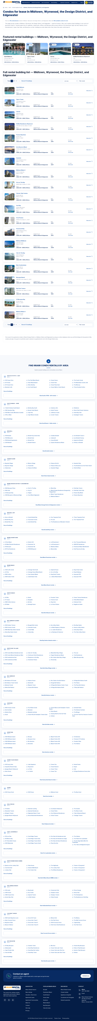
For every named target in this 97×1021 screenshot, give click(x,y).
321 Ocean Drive (9, 384)
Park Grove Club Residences (58, 924)
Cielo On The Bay (32, 652)
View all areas (46, 1008)
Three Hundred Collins (79, 387)
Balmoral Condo (9, 685)
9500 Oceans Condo (10, 627)
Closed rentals (64, 992)
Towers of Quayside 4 (79, 870)
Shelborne (76, 408)
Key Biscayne (46, 1005)
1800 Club (7, 490)
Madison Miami (55, 546)
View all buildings (7, 391)
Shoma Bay (53, 659)
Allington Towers (9, 813)
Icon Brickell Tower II (79, 435)
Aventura (45, 1000)
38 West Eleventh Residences (12, 544)
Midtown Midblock (21, 240)
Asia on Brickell (9, 517)
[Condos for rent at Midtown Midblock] (10, 244)
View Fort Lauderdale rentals (47, 853)
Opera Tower (31, 56)
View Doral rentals (47, 796)
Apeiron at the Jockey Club (12, 865)
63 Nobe (7, 604)
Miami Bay (53, 488)
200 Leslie (7, 890)
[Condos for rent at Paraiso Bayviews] (10, 138)
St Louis (53, 519)
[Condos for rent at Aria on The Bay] (10, 185)
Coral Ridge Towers (33, 836)
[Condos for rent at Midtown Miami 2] (10, 173)
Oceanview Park (55, 890)
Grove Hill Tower (32, 917)
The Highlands (54, 865)
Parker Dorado (54, 897)
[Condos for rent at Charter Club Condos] (10, 196)
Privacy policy (65, 1018)
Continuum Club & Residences (35, 655)
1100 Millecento (9, 438)
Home (6, 7)
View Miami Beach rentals (47, 585)
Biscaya (30, 736)
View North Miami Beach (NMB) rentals (48, 877)
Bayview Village (9, 465)
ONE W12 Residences (79, 544)
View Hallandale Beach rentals (48, 905)
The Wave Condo (78, 811)
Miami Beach (46, 1002)
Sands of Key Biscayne (79, 950)
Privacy (27, 1010)
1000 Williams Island (10, 736)
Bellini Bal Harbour (9, 687)
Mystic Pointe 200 (55, 736)
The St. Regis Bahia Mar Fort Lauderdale (80, 841)
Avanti (29, 597)
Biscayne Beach (20, 277)
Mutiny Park (54, 917)
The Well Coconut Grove (80, 920)
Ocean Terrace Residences (80, 597)
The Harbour (77, 743)
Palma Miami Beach (79, 599)
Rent (10, 7)
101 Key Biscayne (9, 945)
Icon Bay (18, 205)
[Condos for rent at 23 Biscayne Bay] (10, 302)
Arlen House (8, 771)
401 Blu (7, 597)
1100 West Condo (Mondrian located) (14, 412)
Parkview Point (77, 602)
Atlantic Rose (8, 712)
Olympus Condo (55, 892)
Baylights (30, 599)
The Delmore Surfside (79, 710)
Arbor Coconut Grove (10, 920)
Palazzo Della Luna (56, 465)
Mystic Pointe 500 (55, 743)
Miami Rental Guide (66, 989)
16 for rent (70, 212)
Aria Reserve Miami (21, 147)
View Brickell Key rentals (47, 529)
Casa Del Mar (8, 952)
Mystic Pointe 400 (55, 741)
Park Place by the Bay (79, 549)
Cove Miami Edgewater (33, 495)
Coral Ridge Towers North (34, 840)
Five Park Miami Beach (33, 380)
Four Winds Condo (32, 707)
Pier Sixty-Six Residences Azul (58, 836)
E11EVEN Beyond (32, 549)
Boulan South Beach (33, 410)
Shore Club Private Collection (81, 410)
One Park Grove (55, 920)
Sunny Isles (46, 997)
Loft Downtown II (55, 544)
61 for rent (70, 94)
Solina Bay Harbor (78, 629)
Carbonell (53, 438)
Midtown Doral (54, 792)
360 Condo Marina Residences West (14, 655)
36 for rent (70, 141)
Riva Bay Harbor (78, 625)
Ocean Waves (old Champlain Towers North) (59, 708)
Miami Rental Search (31, 989)
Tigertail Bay (77, 922)
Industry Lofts (54, 408)
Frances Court (54, 599)
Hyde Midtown (8, 56)
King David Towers (55, 574)
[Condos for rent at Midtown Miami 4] (10, 315)
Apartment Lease (30, 997)
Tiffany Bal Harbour (79, 687)
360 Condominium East (10, 657)
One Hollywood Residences (58, 813)
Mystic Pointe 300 (55, 739)
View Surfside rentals (47, 724)
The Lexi (76, 652)
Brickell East (31, 438)
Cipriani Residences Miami (57, 442)
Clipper (30, 492)
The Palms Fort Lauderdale (80, 838)
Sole (75, 769)
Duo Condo (31, 892)
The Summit (77, 808)
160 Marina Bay (9, 838)
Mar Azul (53, 945)
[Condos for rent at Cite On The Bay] (10, 256)
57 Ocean (7, 599)
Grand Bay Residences (33, 948)
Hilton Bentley (31, 384)
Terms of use (57, 1018)
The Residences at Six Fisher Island (83, 465)
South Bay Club (77, 412)
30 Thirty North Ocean (10, 840)
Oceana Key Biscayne (79, 945)
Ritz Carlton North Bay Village (58, 657)
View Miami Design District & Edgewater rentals (48, 504)
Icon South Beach (32, 387)
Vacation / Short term (31, 995)
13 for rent (70, 235)
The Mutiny (77, 917)
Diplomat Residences (33, 811)
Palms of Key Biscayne (79, 948)
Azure (6, 714)
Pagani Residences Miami (57, 655)
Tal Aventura (77, 736)
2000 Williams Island (10, 739)
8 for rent (70, 306)
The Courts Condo (78, 380)
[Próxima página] (19, 81)
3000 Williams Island (10, 741)
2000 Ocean (8, 892)
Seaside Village (55, 468)
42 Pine (7, 572)
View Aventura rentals (47, 752)
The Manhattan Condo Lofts (81, 382)
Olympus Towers (55, 894)
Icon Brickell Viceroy (79, 438)
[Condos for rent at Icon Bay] (10, 208)
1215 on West (8, 414)
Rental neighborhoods (17, 7)
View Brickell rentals (48, 451)
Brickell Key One (9, 519)
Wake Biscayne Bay (79, 657)
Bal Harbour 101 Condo (10, 680)
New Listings (29, 992)
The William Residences (57, 870)
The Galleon (77, 836)
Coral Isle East (8, 867)
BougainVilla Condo (33, 625)
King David (30, 766)
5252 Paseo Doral (9, 792)
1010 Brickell (8, 435)
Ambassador (8, 948)
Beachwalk (30, 890)
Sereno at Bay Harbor (79, 627)
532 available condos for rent (61, 20)
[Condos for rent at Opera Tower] (10, 102)
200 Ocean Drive (9, 380)
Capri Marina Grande (33, 414)
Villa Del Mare (77, 468)
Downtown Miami (47, 992)
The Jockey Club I (55, 867)
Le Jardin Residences (56, 629)
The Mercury (77, 384)
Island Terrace (54, 410)
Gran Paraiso (19, 217)
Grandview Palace (32, 659)
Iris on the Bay (54, 572)
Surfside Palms (77, 707)
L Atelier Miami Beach (56, 576)
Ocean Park (54, 382)
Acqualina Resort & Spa (11, 766)
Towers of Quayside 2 (79, 867)
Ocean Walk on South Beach (58, 387)
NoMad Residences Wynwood (81, 56)
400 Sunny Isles (9, 764)
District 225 (31, 542)
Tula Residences (78, 655)
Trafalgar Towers (78, 815)
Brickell (45, 989)
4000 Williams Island (10, 743)
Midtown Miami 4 (20, 311)
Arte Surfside (8, 710)
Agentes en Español (66, 995)
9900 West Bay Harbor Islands (12, 629)
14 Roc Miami (8, 542)
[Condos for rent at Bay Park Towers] (10, 291)
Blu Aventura (31, 741)
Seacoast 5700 (77, 576)
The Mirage (77, 712)
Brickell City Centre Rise (34, 435)
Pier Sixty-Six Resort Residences (59, 840)
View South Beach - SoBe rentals (47, 423)
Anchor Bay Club (9, 897)
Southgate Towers (78, 414)
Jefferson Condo (55, 412)
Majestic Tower (32, 685)
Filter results (82, 81)
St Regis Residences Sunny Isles (82, 771)
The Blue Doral (77, 792)
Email (83, 993)
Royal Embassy (77, 572)
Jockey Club (8, 870)
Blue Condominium (21, 265)
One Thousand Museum (80, 542)
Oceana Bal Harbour (33, 687)
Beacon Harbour (9, 924)
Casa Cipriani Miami (33, 574)
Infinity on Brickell (78, 442)
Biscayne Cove (31, 739)
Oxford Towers (54, 815)
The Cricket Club (32, 870)
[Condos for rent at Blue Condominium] (10, 268)
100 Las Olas (8, 836)
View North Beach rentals (47, 612)
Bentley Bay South (32, 408)
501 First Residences (10, 549)
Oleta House (31, 865)
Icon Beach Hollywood (56, 808)
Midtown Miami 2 (20, 170)
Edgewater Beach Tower (34, 813)
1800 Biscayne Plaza (10, 488)
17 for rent (70, 187)
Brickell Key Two (9, 521)
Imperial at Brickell (78, 440)
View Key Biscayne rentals (47, 961)
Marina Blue (54, 549)
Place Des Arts (54, 843)
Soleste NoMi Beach (33, 867)
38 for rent (70, 118)
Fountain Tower (55, 597)
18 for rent (70, 164)
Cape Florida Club (9, 950)
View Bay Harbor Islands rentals (48, 640)
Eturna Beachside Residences (35, 815)
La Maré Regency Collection (58, 627)
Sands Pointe (77, 764)
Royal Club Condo (78, 569)
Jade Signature (32, 764)
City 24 (30, 490)
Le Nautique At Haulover (57, 632)
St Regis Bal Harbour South (80, 680)
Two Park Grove (78, 924)
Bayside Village (9, 463)
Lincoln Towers (55, 414)
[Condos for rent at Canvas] (10, 114)
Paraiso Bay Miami (78, 492)
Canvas (52, 56)
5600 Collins (8, 574)
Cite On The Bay (20, 253)
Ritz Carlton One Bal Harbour (58, 680)
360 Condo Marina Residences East (14, 652)
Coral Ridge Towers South (34, 843)
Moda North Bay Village (57, 652)
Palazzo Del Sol (55, 463)
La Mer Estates (31, 897)
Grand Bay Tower (32, 952)
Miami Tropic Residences (57, 494)
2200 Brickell (8, 442)
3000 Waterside (9, 843)
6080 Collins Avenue (10, 602)
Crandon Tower (32, 945)
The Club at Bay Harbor (79, 632)
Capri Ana (30, 412)
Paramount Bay (20, 228)
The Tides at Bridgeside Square (82, 844)
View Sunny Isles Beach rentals (48, 779)
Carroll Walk (31, 629)
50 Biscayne (8, 546)
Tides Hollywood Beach (80, 813)
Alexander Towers (9, 811)
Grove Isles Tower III (33, 924)
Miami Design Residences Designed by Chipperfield (59, 491)
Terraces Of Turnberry (79, 739)
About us (28, 1002)
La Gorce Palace (55, 604)
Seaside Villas (77, 463)
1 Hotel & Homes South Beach (12, 408)
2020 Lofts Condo (9, 569)
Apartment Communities (32, 1000)
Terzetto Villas (77, 741)
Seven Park (76, 892)
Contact (28, 1005)
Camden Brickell (55, 435)
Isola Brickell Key (32, 521)
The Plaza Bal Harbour (79, 685)
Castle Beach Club (32, 576)
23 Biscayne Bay (20, 299)
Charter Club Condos (22, 193)
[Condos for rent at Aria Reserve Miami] (10, 149)
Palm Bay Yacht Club (79, 490)
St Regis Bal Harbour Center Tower (59, 685)
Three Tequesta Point (79, 517)
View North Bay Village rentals (47, 668)
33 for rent (70, 152)
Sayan (75, 766)
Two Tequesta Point (79, 519)
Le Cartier (30, 771)
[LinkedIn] (12, 1000)
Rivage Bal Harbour (55, 682)
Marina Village (31, 463)
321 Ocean (7, 382)
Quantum (18, 158)
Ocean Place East (55, 384)
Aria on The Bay (20, 182)
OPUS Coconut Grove (56, 922)
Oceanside (30, 465)
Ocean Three (54, 769)
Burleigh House (32, 604)
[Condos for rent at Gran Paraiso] (10, 220)
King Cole (53, 602)
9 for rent (70, 271)
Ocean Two (54, 771)
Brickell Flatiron (32, 442)
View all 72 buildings (26, 80)
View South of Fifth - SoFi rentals (47, 395)
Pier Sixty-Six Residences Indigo (59, 838)
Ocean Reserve (55, 766)
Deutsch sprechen (65, 1000)
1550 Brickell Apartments (11, 440)
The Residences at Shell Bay (81, 897)
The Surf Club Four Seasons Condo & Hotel (82, 715)
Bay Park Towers (20, 288)
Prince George (77, 890)
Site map (28, 1008)
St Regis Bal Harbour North (57, 687)
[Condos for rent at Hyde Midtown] (10, 90)
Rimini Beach (54, 711)
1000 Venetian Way (10, 410)
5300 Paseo (31, 792)
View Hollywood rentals (48, 824)
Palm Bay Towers (78, 488)
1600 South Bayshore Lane (11, 917)
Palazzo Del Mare (32, 468)
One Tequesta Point (56, 517)
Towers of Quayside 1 (79, 865)
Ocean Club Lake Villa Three (58, 952)
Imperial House (54, 569)
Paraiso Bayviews (21, 134)
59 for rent (70, 106)
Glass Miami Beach (32, 382)
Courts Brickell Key (32, 517)
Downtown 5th (31, 546)
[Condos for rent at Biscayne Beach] (10, 280)
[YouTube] (8, 1000)
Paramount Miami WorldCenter (81, 546)
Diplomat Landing (32, 808)
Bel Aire (30, 602)
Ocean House (54, 380)
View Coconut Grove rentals (48, 933)
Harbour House (31, 680)
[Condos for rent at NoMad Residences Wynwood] (10, 126)
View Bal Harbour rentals (47, 695)
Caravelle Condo (32, 627)
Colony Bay (31, 632)
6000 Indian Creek (9, 576)
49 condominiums (14, 20)
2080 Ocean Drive (9, 894)
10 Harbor (7, 808)
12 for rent (70, 259)
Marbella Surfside (32, 712)
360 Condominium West (11, 659)
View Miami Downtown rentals (47, 557)
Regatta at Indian (78, 604)
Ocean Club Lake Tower (57, 948)
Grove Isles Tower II (33, 922)
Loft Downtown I (55, 542)
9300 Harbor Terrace (10, 625)
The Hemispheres (78, 894)
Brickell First (31, 440)
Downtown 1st (31, 544)
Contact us (86, 976)
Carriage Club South (33, 569)
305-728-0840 (85, 991)
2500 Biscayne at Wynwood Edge (13, 495)
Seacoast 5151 (77, 574)
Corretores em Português (67, 997)
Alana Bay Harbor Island (11, 632)
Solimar (53, 716)
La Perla (30, 769)
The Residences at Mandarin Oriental (60, 521)
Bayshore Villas (9, 922)
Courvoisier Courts (32, 519)
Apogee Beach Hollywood (11, 769)
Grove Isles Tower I (33, 920)
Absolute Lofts (8, 387)
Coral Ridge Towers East (34, 838)
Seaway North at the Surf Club (58, 713)
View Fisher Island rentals (47, 475)
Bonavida (30, 743)
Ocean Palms (54, 811)
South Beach (46, 995)
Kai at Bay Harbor (55, 625)
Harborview (8, 468)
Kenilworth (30, 682)
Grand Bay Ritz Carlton (33, 950)
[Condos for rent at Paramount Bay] (10, 232)
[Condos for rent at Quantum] (10, 161)
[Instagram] (4, 1000)
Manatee (30, 710)
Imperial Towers (32, 894)
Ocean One (54, 764)
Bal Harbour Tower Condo (11, 682)
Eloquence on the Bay (33, 657)
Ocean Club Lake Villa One (57, 950)
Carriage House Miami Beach (35, 572)
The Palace (77, 682)
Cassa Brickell (54, 440)
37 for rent (70, 129)
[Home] (3, 7)
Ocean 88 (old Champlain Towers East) (37, 714)
